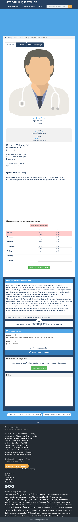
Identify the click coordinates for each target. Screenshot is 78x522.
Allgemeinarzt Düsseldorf (41, 497)
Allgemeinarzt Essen (56, 497)
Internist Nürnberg (59, 510)
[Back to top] (73, 518)
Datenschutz (9, 482)
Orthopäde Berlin (34, 512)
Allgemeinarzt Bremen (61, 494)
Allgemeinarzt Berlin (29, 494)
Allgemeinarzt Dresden (11, 497)
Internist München (48, 510)
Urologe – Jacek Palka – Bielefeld (16, 441)
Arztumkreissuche (28, 6)
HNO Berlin (9, 508)
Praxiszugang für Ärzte (39, 368)
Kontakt (7, 475)
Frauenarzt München (66, 505)
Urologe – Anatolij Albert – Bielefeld (17, 450)
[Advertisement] (39, 22)
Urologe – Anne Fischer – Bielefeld (16, 445)
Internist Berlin (21, 507)
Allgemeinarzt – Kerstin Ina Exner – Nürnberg (20, 434)
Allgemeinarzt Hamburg (15, 499)
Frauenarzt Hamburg (42, 505)
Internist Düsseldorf (65, 508)
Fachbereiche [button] (13, 6)
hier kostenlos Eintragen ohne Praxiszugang (20, 469)
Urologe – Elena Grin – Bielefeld (16, 443)
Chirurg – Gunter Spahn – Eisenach (56, 415)
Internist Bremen (43, 507)
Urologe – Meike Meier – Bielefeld (16, 447)
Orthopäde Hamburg (46, 513)
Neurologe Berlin (22, 513)
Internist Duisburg (53, 508)
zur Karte (24, 154)
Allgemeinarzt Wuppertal (32, 502)
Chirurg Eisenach (18, 37)
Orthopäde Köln (56, 513)
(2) (36, 44)
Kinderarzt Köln (13, 513)
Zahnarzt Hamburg (56, 516)
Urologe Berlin (30, 516)
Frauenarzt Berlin (16, 504)
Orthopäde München (65, 513)
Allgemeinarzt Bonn (48, 494)
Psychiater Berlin (10, 516)
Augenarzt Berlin (45, 502)
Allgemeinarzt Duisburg (25, 497)
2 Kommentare (39, 122)
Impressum (8, 479)
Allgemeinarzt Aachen (10, 494)
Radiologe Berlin (20, 516)
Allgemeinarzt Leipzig (51, 500)
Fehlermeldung (10, 477)
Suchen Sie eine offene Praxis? (39, 267)
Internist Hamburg (22, 510)
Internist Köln (36, 510)
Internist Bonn (33, 508)
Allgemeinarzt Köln (35, 499)
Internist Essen (9, 510)
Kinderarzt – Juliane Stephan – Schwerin (18, 452)
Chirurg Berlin (56, 502)
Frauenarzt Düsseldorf (30, 505)
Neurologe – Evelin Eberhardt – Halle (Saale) (25, 415)
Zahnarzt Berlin (42, 515)
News (40, 6)
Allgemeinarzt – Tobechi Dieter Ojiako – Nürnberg (21, 436)
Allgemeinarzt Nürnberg (19, 502)
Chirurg (10, 37)
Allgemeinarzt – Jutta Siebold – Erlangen (18, 454)
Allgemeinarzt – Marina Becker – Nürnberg (19, 438)
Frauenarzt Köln (53, 505)
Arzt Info (11, 44)
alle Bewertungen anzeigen (39, 348)
